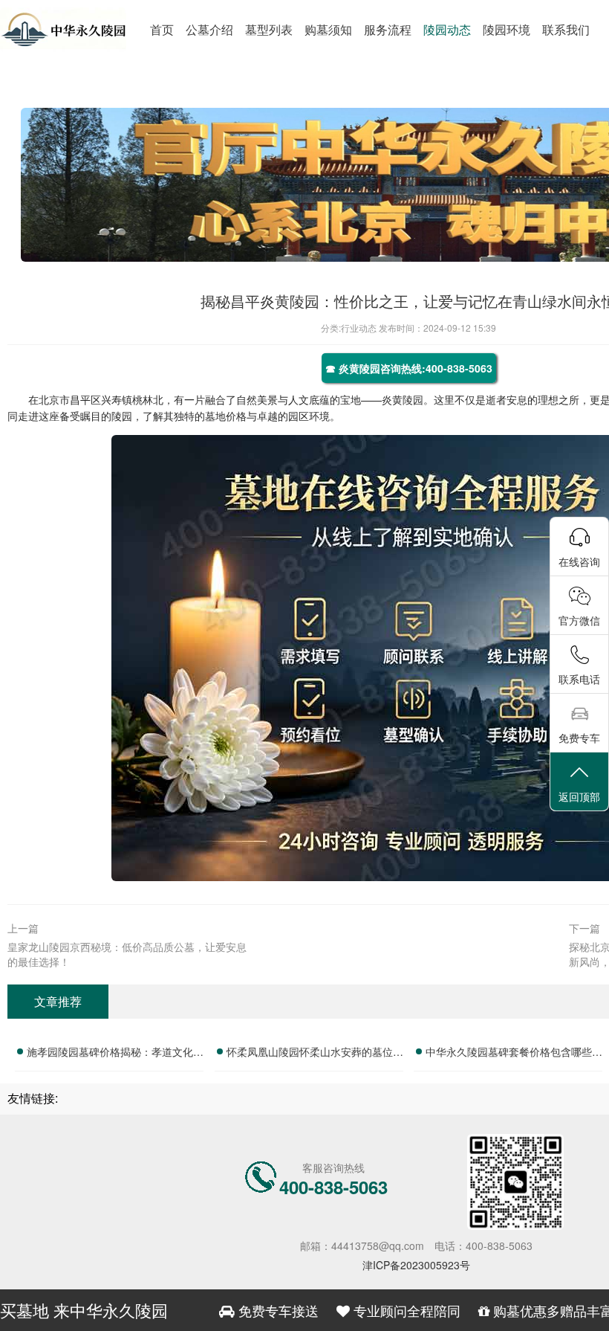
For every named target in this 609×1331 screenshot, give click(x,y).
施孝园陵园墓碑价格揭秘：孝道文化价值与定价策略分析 (115, 1053)
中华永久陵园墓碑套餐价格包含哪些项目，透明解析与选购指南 (514, 1053)
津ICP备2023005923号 (416, 1264)
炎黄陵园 (402, 399)
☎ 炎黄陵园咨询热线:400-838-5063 (408, 368)
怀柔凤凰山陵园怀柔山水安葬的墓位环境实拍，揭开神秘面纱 (315, 1053)
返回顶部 (579, 796)
